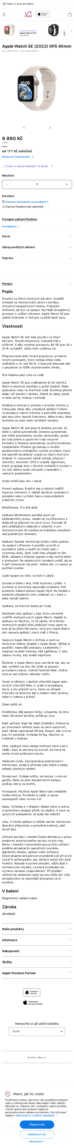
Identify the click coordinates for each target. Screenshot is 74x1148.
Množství (8, 175)
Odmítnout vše (37, 1134)
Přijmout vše (37, 1124)
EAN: (22, 51)
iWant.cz (41, 1057)
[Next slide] (71, 30)
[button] (4, 14)
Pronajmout (9, 226)
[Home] (29, 14)
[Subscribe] (61, 1031)
